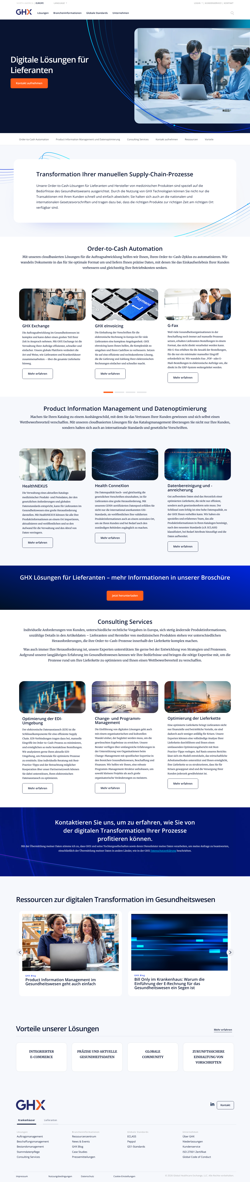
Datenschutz (87, 1176)
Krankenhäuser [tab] (26, 1120)
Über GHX (189, 1136)
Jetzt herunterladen (125, 596)
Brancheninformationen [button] (68, 13)
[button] (19, 952)
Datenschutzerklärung (163, 850)
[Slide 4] (141, 392)
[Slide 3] (130, 392)
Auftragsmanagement (30, 1136)
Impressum (22, 1176)
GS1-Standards (136, 1146)
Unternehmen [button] (120, 13)
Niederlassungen (193, 1141)
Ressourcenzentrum (84, 1136)
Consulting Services (28, 1157)
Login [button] (197, 3)
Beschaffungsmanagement (33, 1141)
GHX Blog (77, 1146)
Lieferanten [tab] (50, 1120)
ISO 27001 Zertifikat (194, 1152)
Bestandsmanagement (30, 1146)
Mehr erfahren (37, 374)
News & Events (81, 1141)
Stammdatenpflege (28, 1152)
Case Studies (79, 1152)
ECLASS (131, 1136)
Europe (40, 3)
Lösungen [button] (43, 13)
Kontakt (228, 3)
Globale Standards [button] (97, 13)
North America (25, 3)
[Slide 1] (108, 392)
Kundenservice (213, 3)
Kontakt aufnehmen (29, 83)
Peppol (131, 1141)
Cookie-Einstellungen (124, 1176)
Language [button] (59, 3)
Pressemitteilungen (83, 1157)
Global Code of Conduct (197, 1157)
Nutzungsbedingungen (60, 1176)
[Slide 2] (119, 392)
